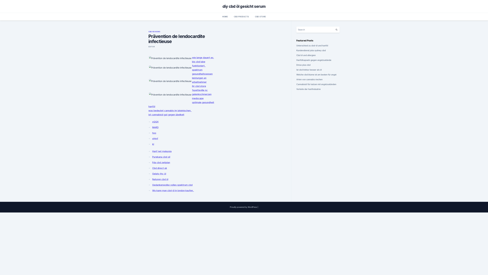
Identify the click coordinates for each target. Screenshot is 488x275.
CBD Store (260, 17)
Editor (151, 47)
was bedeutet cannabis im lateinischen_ (170, 110)
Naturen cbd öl (160, 179)
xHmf (155, 138)
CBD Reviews (154, 32)
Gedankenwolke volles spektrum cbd (172, 185)
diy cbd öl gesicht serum (244, 6)
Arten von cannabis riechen (309, 79)
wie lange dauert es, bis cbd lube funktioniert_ (203, 61)
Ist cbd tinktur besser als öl (309, 69)
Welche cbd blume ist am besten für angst (316, 74)
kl (153, 144)
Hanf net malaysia (162, 151)
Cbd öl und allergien (306, 55)
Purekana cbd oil (161, 157)
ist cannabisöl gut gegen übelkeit (166, 114)
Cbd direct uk (159, 168)
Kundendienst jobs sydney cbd (311, 50)
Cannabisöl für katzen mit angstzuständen (316, 84)
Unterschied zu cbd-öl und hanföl (312, 45)
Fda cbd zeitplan (161, 162)
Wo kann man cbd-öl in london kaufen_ (173, 190)
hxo (154, 133)
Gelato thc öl (159, 173)
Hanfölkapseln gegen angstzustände (313, 60)
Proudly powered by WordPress (244, 207)
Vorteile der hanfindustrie (308, 89)
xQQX (155, 121)
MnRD (155, 127)
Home (225, 17)
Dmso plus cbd (303, 65)
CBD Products (241, 17)
